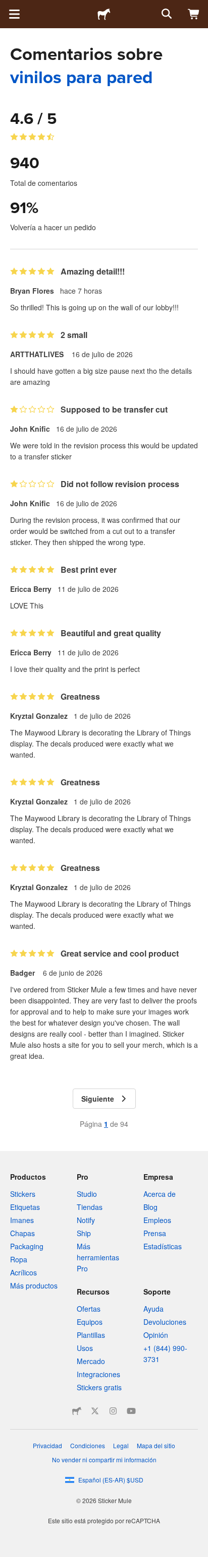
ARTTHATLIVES (38, 354)
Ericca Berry (30, 589)
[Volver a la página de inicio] (104, 14)
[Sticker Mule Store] (77, 1411)
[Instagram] (113, 1411)
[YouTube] (131, 1411)
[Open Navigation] (14, 14)
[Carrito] (194, 14)
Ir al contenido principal (7, 7)
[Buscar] (165, 14)
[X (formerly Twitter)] (95, 1411)
